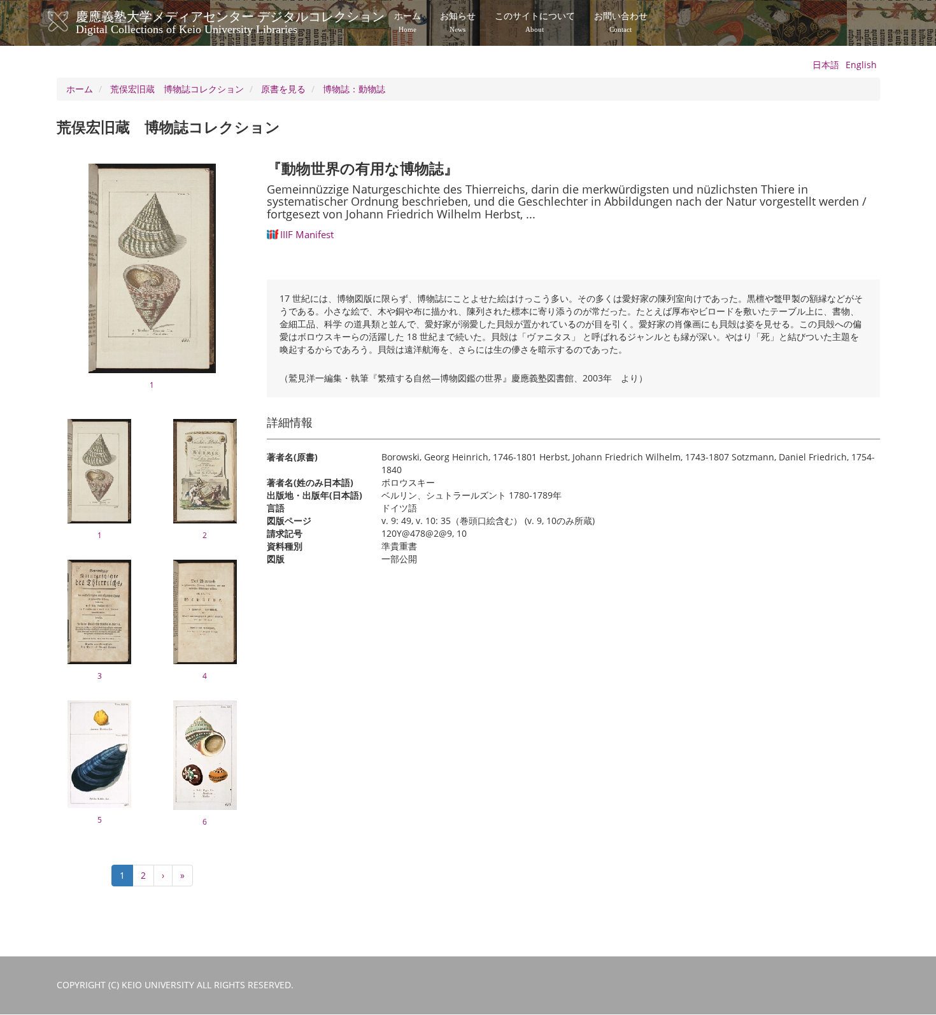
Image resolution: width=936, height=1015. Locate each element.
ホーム (407, 22)
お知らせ (458, 22)
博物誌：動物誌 (354, 89)
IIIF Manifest (307, 234)
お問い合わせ (621, 22)
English (861, 65)
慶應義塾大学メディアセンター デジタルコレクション (230, 21)
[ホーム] (71, 22)
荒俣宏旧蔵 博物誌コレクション (177, 89)
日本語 (825, 65)
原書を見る (283, 89)
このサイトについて (535, 22)
